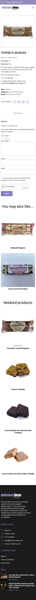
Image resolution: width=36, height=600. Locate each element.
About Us (8, 530)
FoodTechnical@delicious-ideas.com (13, 83)
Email (3, 168)
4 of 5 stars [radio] (8, 139)
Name (3, 158)
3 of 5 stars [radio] (6, 139)
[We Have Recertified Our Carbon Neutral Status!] (4, 577)
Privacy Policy (5, 563)
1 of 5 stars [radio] (2, 139)
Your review (5, 141)
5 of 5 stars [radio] (10, 139)
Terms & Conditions (7, 559)
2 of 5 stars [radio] (4, 139)
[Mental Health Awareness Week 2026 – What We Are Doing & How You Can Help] (4, 586)
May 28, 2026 (13, 579)
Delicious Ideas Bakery (9, 57)
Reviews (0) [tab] (18, 113)
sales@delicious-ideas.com (14, 540)
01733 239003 (9, 537)
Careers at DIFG (10, 534)
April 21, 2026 (13, 590)
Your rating (5, 136)
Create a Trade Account (12, 544)
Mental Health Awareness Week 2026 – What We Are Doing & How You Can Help (22, 585)
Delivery (3, 556)
